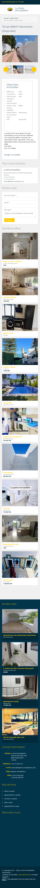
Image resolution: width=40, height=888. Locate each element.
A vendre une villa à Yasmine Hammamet (18, 668)
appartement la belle (11, 701)
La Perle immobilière (21, 9)
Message (8, 210)
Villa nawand (8, 473)
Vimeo (27, 884)
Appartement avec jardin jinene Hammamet (19, 635)
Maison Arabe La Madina (12, 261)
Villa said (6, 508)
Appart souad (8, 333)
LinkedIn (17, 884)
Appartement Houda (10, 544)
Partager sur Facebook (12, 155)
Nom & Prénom (10, 195)
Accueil (6, 18)
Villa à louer (8, 802)
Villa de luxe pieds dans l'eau (13, 737)
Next (34, 69)
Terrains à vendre (10, 799)
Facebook (2, 884)
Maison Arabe (8, 580)
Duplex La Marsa (9, 367)
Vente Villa (14, 18)
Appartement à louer (11, 806)
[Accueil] (10, 9)
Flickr (7, 884)
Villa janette (7, 403)
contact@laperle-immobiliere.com (14, 181)
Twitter (22, 884)
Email (6, 203)
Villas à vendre (9, 791)
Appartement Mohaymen (12, 437)
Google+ (12, 884)
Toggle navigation (4, 9)
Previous (6, 69)
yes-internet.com (24, 875)
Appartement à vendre (12, 795)
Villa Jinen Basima (9, 297)
